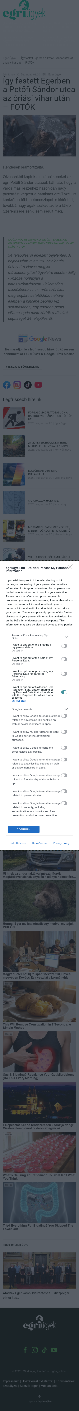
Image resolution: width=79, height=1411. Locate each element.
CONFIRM (24, 829)
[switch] (64, 646)
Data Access (39, 843)
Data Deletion (18, 843)
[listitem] (39, 636)
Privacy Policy (61, 843)
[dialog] (39, 705)
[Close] (71, 568)
